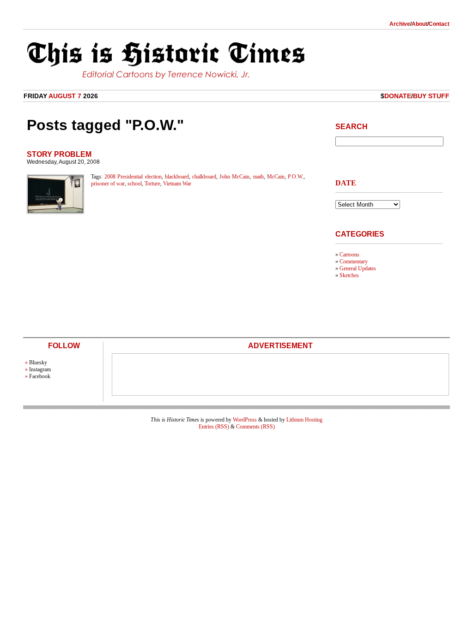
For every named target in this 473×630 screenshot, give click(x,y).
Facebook (39, 376)
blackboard (177, 176)
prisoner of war (108, 183)
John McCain (234, 176)
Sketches (349, 275)
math (258, 176)
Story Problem (59, 154)
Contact (439, 24)
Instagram (40, 369)
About (419, 24)
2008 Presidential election (132, 176)
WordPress (245, 419)
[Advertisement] (280, 374)
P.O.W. (295, 176)
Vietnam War (177, 183)
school (134, 183)
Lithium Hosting (304, 419)
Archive (399, 24)
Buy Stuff (431, 96)
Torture (152, 183)
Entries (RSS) (214, 426)
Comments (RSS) (255, 426)
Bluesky (38, 362)
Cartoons (349, 254)
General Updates (358, 268)
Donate (397, 96)
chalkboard (204, 176)
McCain (276, 176)
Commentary (354, 261)
